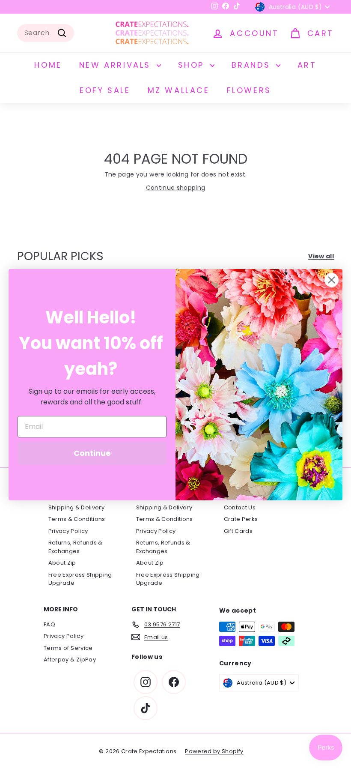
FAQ (49, 624)
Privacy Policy (68, 531)
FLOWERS (249, 90)
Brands (253, 65)
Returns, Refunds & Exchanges (75, 547)
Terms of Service (68, 648)
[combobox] (45, 33)
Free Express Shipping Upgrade (80, 579)
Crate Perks (241, 519)
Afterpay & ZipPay (70, 659)
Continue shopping (175, 187)
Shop (193, 65)
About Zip (62, 563)
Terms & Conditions (76, 519)
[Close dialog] (331, 279)
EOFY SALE (105, 90)
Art (307, 65)
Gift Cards (238, 531)
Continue (92, 453)
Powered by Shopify (214, 751)
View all (321, 256)
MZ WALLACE (179, 90)
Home (48, 65)
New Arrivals (117, 65)
